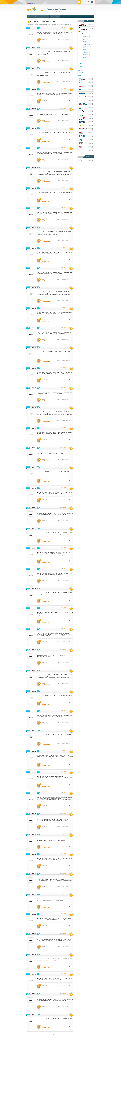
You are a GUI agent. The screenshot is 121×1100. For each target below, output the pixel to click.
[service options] (80, 150)
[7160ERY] (31, 843)
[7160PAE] (31, 943)
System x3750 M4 (86, 52)
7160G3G (34, 1014)
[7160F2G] (31, 497)
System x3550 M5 (86, 41)
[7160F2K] (31, 883)
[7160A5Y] (31, 700)
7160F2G (34, 488)
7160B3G (34, 148)
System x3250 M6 (86, 36)
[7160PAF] (31, 823)
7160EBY (34, 248)
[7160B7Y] (31, 217)
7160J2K (34, 751)
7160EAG (34, 467)
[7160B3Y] (31, 98)
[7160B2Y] (31, 863)
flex (82, 66)
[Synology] (82, 111)
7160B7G (34, 387)
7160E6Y (34, 327)
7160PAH (34, 167)
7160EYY (34, 188)
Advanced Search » (82, 10)
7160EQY (34, 711)
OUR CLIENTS (45, 16)
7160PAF (34, 813)
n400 (84, 60)
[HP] (82, 79)
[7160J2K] (31, 760)
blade (82, 64)
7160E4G (34, 347)
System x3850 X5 (86, 54)
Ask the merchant (46, 40)
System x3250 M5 (86, 34)
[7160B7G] (31, 397)
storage (80, 70)
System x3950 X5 (86, 57)
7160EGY (34, 68)
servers (80, 31)
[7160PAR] (31, 557)
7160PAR (34, 548)
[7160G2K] (31, 638)
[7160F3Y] (31, 437)
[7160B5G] (31, 277)
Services (81, 73)
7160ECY (34, 368)
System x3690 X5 (86, 51)
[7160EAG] (31, 476)
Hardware (89, 20)
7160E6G (34, 772)
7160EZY (34, 308)
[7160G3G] (31, 1023)
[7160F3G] (31, 903)
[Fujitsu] (81, 86)
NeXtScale (83, 68)
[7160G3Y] (31, 578)
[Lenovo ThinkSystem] (82, 25)
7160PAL (34, 670)
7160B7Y (34, 207)
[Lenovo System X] (83, 28)
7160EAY (34, 128)
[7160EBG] (31, 617)
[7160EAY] (31, 137)
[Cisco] (81, 100)
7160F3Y (34, 428)
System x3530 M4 (86, 38)
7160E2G (34, 108)
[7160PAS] (31, 802)
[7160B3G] (31, 157)
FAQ (51, 16)
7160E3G (34, 227)
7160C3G (34, 528)
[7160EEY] (31, 597)
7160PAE (34, 933)
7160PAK (34, 407)
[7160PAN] (31, 296)
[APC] (81, 133)
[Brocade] (82, 118)
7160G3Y (34, 569)
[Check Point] (83, 129)
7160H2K (34, 507)
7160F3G (34, 894)
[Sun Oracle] (80, 147)
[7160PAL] (31, 679)
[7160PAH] (31, 176)
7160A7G (34, 28)
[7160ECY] (31, 377)
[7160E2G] (31, 118)
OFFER (80, 21)
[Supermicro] (81, 115)
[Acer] (81, 125)
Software (81, 72)
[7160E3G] (31, 236)
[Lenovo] (82, 93)
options (80, 75)
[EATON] (82, 136)
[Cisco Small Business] (83, 104)
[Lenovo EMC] (83, 97)
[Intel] (80, 140)
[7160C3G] (31, 537)
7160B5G (34, 267)
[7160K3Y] (31, 923)
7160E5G (34, 649)
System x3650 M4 (86, 44)
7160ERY (34, 834)
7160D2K (34, 993)
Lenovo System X (39, 18)
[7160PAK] (31, 416)
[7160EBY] (31, 257)
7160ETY (34, 954)
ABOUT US (30, 16)
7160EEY (34, 588)
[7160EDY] (31, 457)
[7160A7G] (31, 37)
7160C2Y (34, 974)
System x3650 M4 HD (87, 46)
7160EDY (34, 447)
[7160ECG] (31, 739)
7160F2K (34, 873)
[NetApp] (80, 90)
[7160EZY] (31, 317)
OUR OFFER (37, 16)
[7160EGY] (31, 77)
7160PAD (34, 47)
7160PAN (34, 287)
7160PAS (34, 793)
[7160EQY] (31, 720)
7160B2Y (34, 854)
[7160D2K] (31, 1003)
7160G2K (34, 628)
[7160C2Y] (31, 983)
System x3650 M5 (86, 49)
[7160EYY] (31, 197)
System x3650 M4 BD (87, 47)
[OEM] (81, 143)
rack (82, 33)
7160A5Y (34, 691)
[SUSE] (80, 160)
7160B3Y (34, 89)
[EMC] (82, 122)
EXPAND (90, 24)
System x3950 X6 (86, 59)
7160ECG (34, 730)
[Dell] (80, 108)
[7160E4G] (31, 356)
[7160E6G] (31, 781)
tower (82, 63)
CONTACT (57, 16)
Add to (63, 27)
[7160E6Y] (31, 337)
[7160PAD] (31, 56)
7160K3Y (34, 914)
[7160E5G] (31, 659)
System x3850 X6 (86, 55)
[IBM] (80, 82)
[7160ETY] (31, 963)
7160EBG (34, 608)
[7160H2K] (31, 517)
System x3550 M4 (86, 39)
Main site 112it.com (31, 18)
